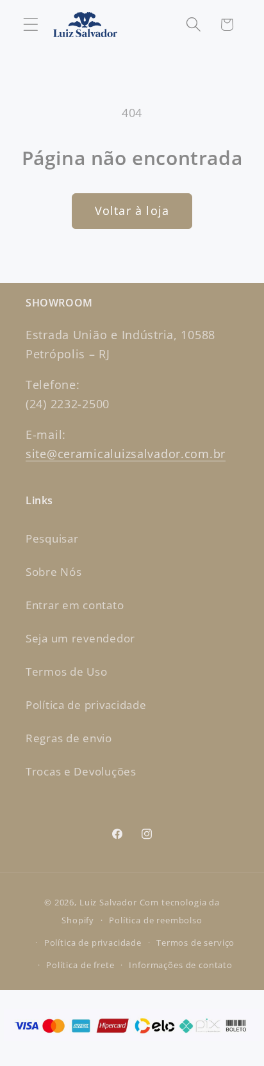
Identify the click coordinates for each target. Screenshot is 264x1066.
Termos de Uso (66, 671)
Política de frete (80, 965)
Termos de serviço (195, 942)
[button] (31, 25)
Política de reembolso (155, 920)
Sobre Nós (53, 571)
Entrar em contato (75, 605)
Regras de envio (69, 738)
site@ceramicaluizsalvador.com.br (126, 453)
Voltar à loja (132, 210)
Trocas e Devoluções (81, 771)
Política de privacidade (86, 704)
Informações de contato (180, 965)
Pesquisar (52, 538)
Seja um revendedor (80, 638)
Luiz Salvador (108, 902)
